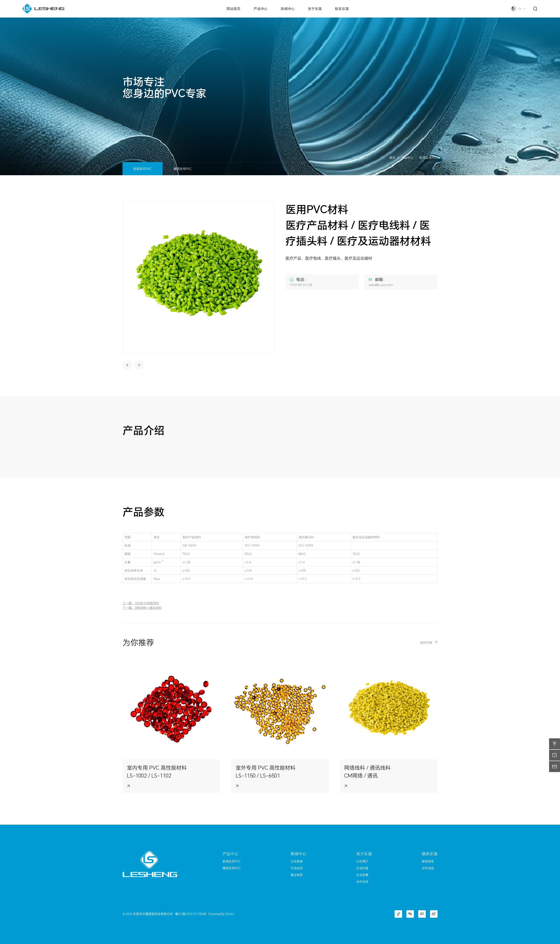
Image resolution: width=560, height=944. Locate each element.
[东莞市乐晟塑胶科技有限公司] (167, 864)
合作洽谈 (428, 868)
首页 (392, 158)
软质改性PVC (428, 158)
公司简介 (362, 861)
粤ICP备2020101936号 (190, 914)
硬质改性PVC (182, 169)
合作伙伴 (362, 882)
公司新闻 (296, 861)
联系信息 (428, 861)
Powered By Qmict (221, 914)
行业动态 (296, 868)
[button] (127, 365)
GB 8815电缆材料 (147, 603)
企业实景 (362, 875)
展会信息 (296, 875)
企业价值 (362, 868)
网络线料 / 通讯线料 (148, 608)
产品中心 (407, 158)
